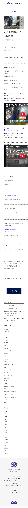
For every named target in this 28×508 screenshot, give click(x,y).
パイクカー (6, 400)
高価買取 (11, 266)
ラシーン (6, 348)
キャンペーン (7, 372)
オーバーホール (8, 375)
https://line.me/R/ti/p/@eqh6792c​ (13, 137)
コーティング (7, 351)
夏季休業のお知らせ (9, 386)
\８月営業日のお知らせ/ (10, 315)
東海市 (5, 265)
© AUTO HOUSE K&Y (14, 507)
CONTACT (14, 490)
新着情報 (6, 39)
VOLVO (6, 383)
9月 (6, 416)
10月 (6, 413)
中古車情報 (12, 39)
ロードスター (7, 342)
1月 (6, 432)
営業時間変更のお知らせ (10, 391)
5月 (6, 424)
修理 (5, 345)
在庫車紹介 (6, 378)
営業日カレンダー (8, 364)
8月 (6, 419)
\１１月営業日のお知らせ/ (10, 306)
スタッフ (6, 340)
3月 (6, 430)
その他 (5, 337)
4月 (6, 427)
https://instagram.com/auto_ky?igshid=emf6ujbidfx (14, 212)
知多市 (18, 265)
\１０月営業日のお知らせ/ (10, 308)
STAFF (14, 495)
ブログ (17, 39)
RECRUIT (14, 497)
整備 (7, 41)
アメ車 (5, 380)
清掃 (5, 389)
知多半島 (13, 268)
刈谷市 (14, 265)
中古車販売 (17, 261)
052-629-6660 (15, 476)
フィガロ (21, 263)
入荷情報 (6, 353)
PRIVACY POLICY (14, 492)
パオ (7, 266)
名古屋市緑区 (10, 261)
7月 (6, 422)
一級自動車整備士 (13, 263)
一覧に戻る (14, 291)
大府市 (9, 265)
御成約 (5, 361)
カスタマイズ (7, 370)
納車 (5, 402)
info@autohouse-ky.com (11, 195)
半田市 (8, 268)
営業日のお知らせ (8, 394)
